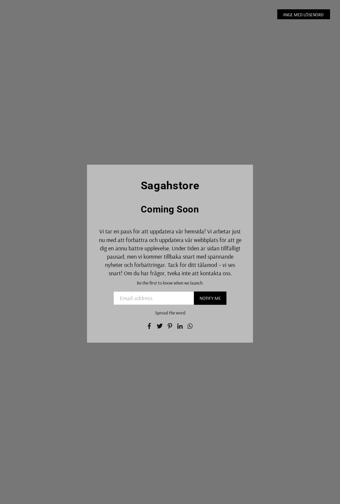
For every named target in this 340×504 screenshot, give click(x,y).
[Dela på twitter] (160, 325)
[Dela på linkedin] (180, 325)
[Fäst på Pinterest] (170, 325)
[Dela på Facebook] (149, 325)
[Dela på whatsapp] (190, 325)
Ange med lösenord (303, 14)
